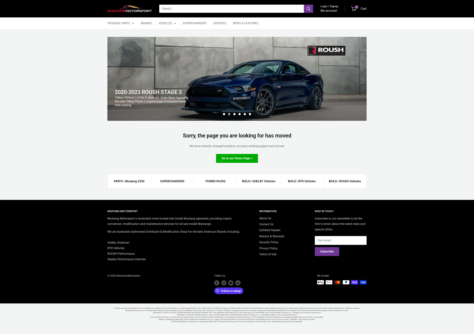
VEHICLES (165, 23)
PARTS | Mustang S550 (129, 181)
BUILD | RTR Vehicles (302, 181)
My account (329, 10)
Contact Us (266, 224)
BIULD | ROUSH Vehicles (345, 181)
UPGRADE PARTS (118, 23)
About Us (265, 218)
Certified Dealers (270, 230)
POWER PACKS (216, 181)
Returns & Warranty (271, 236)
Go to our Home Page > (237, 158)
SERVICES (219, 23)
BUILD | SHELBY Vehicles (258, 181)
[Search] (308, 9)
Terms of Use (267, 254)
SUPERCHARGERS (195, 23)
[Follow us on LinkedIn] (238, 282)
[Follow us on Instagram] (223, 282)
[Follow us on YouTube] (230, 282)
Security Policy (268, 242)
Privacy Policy (268, 248)
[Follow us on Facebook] (216, 282)
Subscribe (327, 251)
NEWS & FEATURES (245, 23)
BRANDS (146, 23)
